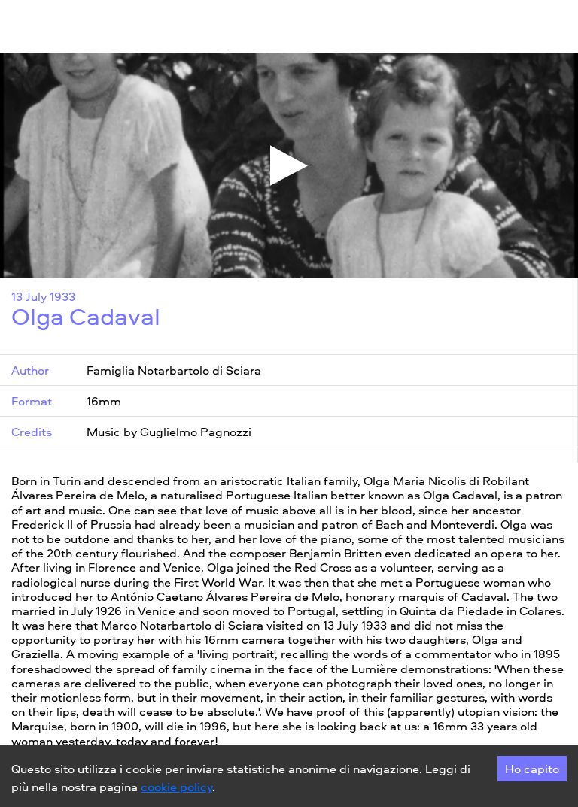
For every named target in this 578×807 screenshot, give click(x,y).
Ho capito (532, 768)
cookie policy (176, 786)
